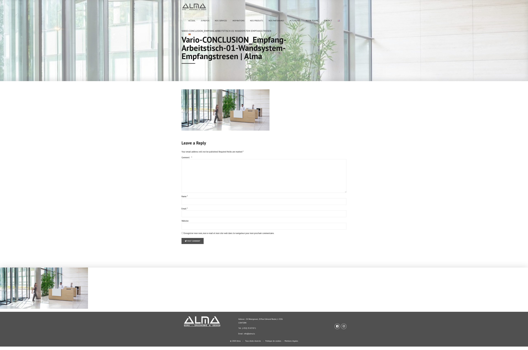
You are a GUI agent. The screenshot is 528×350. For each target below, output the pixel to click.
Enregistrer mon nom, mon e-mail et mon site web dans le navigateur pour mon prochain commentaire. (229, 233)
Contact (328, 20)
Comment (187, 157)
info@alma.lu (249, 333)
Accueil (191, 20)
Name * (185, 196)
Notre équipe (312, 20)
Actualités (295, 20)
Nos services (221, 20)
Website (185, 221)
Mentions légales (291, 341)
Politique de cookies (273, 341)
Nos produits (256, 20)
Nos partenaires (276, 20)
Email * (185, 208)
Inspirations (239, 20)
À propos (205, 20)
